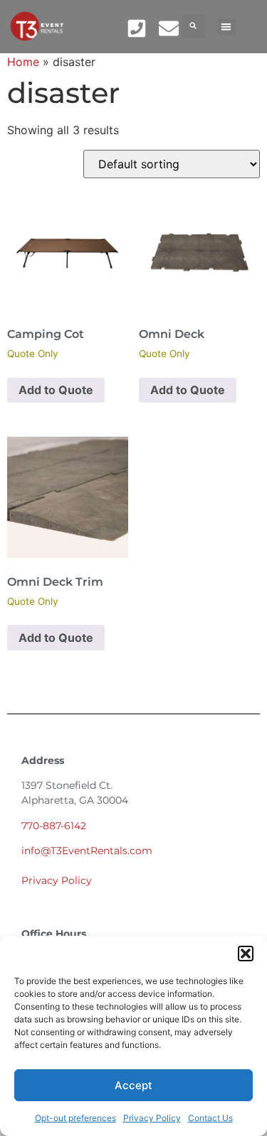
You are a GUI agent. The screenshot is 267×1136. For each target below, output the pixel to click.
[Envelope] (168, 28)
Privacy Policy (152, 1118)
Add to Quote (56, 390)
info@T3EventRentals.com (86, 850)
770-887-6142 (53, 825)
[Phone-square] (137, 28)
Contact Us (210, 1118)
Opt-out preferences (75, 1118)
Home (23, 62)
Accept (133, 1085)
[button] (246, 953)
